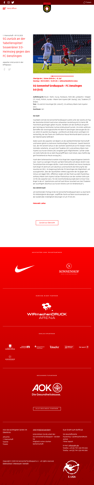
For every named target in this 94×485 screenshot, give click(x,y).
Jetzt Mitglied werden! (42, 430)
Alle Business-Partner (47, 408)
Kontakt (26, 463)
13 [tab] (66, 76)
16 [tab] (70, 76)
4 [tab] (55, 76)
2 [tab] (52, 76)
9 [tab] (61, 76)
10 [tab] (62, 76)
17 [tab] (71, 76)
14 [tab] (67, 76)
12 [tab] (65, 76)
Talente (5, 442)
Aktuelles (6, 437)
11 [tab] (64, 76)
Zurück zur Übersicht (47, 223)
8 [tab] (60, 76)
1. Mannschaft (8, 439)
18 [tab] (73, 76)
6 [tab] (57, 76)
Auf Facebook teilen (4, 69)
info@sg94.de (73, 445)
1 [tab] (51, 76)
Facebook (4, 2)
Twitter (12, 2)
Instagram (8, 2)
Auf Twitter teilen (9, 69)
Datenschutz (7, 463)
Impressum (17, 463)
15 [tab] (69, 76)
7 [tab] (58, 76)
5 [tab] (56, 76)
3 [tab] (53, 76)
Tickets (88, 2)
